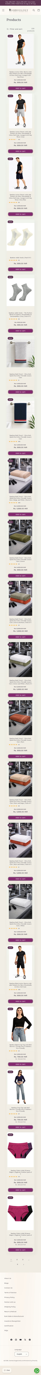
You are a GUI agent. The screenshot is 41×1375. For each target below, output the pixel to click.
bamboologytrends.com (16, 1360)
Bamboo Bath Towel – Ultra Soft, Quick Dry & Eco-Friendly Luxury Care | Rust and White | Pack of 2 (20, 862)
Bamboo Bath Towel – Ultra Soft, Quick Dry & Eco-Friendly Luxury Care (20, 375)
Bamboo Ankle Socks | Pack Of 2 (20, 257)
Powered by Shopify (30, 1360)
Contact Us (8, 1288)
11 (17, 1264)
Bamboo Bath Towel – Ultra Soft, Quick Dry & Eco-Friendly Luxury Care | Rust (20, 740)
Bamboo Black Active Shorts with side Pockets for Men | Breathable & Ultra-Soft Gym (20, 985)
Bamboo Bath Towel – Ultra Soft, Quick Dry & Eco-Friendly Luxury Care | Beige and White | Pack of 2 (20, 498)
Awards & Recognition (12, 1321)
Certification (8, 1326)
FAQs (6, 1330)
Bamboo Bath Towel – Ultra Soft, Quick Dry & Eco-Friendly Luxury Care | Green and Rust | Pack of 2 (20, 620)
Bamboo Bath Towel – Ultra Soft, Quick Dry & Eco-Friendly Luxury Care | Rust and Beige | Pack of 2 (20, 801)
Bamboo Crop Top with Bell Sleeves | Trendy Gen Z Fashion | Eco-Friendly (20, 1109)
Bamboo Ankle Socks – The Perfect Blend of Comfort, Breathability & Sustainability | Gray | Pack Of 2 (20, 314)
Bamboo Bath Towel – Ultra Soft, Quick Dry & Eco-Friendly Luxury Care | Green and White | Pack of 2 (20, 681)
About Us (7, 1278)
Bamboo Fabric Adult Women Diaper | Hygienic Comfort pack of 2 (20, 1172)
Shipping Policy (10, 1307)
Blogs (6, 1283)
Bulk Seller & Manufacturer (14, 1316)
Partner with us (10, 1302)
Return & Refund (10, 1311)
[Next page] (23, 1264)
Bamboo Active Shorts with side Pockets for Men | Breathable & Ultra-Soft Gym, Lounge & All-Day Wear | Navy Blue (20, 197)
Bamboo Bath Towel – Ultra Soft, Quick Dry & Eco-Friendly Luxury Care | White (20, 923)
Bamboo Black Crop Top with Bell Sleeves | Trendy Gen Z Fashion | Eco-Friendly (20, 1046)
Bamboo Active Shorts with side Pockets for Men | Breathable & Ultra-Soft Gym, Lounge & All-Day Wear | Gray (20, 134)
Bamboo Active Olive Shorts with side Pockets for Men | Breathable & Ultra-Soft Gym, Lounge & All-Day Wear (20, 74)
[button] (3, 10)
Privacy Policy (9, 1297)
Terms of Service (10, 1292)
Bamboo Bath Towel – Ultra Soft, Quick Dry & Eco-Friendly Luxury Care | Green (20, 559)
